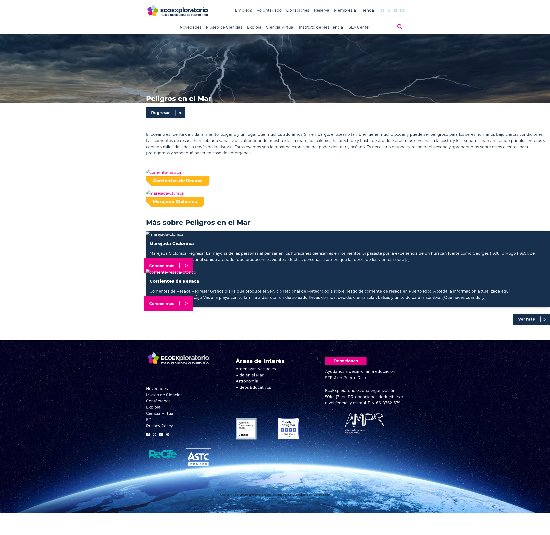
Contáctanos (158, 401)
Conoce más (161, 266)
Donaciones (297, 10)
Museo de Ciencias (224, 27)
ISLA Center (359, 27)
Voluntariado (269, 10)
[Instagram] (402, 10)
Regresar (160, 112)
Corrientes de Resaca (178, 180)
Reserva (321, 10)
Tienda (367, 10)
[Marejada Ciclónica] (164, 234)
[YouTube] (395, 10)
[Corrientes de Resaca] (171, 272)
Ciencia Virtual (280, 27)
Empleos (243, 10)
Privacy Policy (159, 426)
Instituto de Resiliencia (321, 27)
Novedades (191, 27)
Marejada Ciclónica (175, 201)
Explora (254, 27)
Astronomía (247, 381)
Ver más (526, 319)
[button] (400, 27)
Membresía (345, 10)
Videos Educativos (253, 387)
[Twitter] (389, 10)
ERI (149, 419)
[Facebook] (383, 10)
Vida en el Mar (250, 375)
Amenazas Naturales (256, 369)
